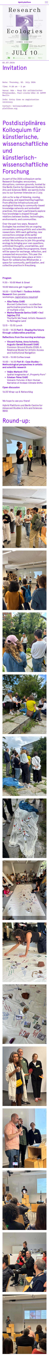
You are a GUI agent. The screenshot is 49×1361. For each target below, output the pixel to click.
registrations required (26, 297)
